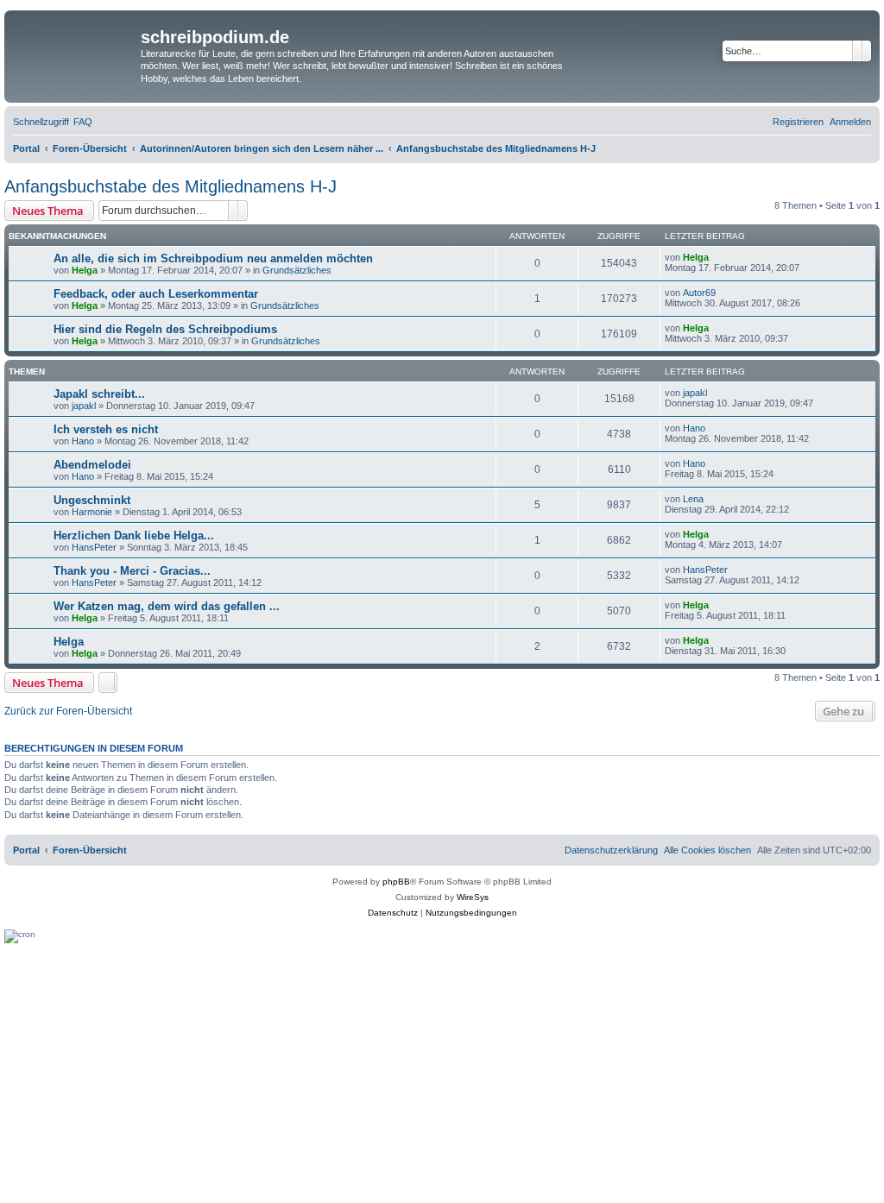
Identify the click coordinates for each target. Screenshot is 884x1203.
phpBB (396, 881)
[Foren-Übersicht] (75, 48)
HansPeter (94, 547)
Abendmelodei (92, 464)
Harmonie (92, 512)
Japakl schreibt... (99, 393)
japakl (84, 405)
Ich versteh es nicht (106, 429)
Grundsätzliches (297, 270)
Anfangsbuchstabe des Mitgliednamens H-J (170, 186)
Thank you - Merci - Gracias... (132, 570)
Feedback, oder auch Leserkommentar (156, 293)
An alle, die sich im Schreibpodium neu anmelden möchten (213, 258)
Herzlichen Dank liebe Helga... (134, 535)
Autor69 (699, 292)
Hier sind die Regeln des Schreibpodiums (165, 329)
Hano (83, 441)
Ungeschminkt (92, 500)
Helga (85, 270)
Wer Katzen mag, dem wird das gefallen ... (167, 606)
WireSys (473, 897)
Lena (693, 499)
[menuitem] (82, 121)
